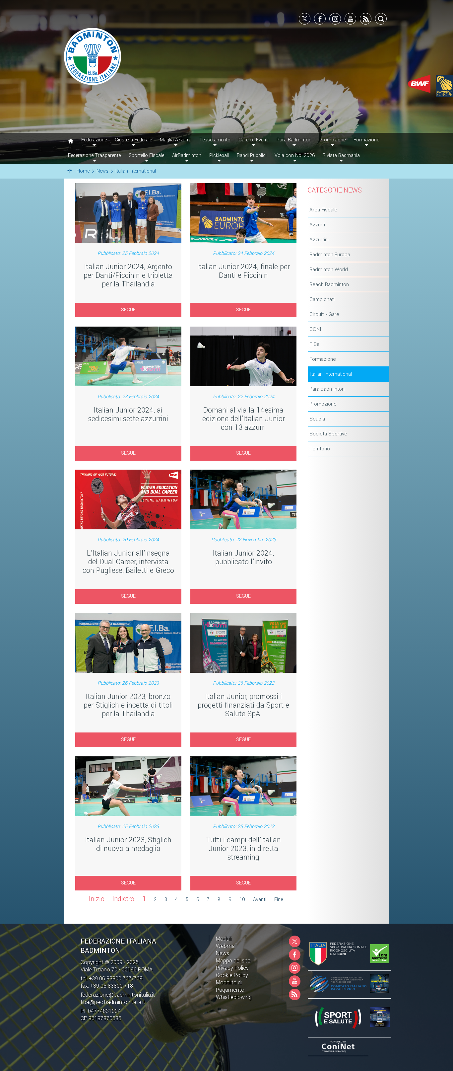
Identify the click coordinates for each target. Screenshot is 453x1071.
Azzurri (317, 224)
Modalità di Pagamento (230, 986)
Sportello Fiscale (146, 155)
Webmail (226, 946)
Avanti (259, 899)
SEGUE (128, 309)
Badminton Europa (329, 254)
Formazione (322, 359)
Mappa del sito (233, 960)
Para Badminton (327, 389)
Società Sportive (328, 433)
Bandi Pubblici (252, 155)
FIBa (314, 344)
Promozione (323, 404)
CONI (315, 329)
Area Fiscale (323, 209)
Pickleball (219, 155)
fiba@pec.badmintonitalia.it (113, 1002)
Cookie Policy (232, 975)
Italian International (330, 374)
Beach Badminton (329, 284)
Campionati (322, 299)
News (222, 953)
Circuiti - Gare (324, 314)
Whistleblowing (234, 997)
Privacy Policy (232, 968)
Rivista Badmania (341, 155)
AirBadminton (186, 155)
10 (242, 899)
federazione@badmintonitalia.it (118, 995)
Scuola (317, 418)
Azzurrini (319, 239)
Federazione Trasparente (94, 155)
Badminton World (328, 269)
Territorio (319, 448)
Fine (278, 899)
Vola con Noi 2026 (295, 155)
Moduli (223, 939)
